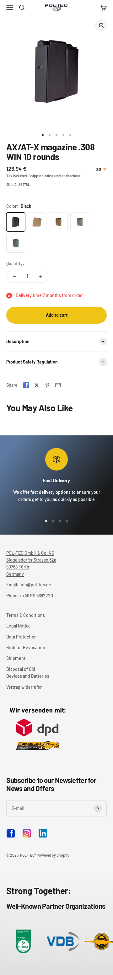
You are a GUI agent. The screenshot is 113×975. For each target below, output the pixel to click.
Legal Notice (18, 625)
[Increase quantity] (40, 276)
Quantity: (15, 263)
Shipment (15, 658)
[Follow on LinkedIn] (43, 833)
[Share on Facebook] (26, 385)
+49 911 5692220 (37, 595)
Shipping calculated (45, 176)
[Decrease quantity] (14, 276)
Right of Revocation (25, 647)
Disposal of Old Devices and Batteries (27, 672)
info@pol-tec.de (35, 584)
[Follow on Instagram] (27, 833)
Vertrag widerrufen (24, 687)
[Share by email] (58, 385)
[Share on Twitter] (36, 385)
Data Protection (21, 636)
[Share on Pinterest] (47, 385)
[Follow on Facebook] (10, 836)
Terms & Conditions (25, 615)
